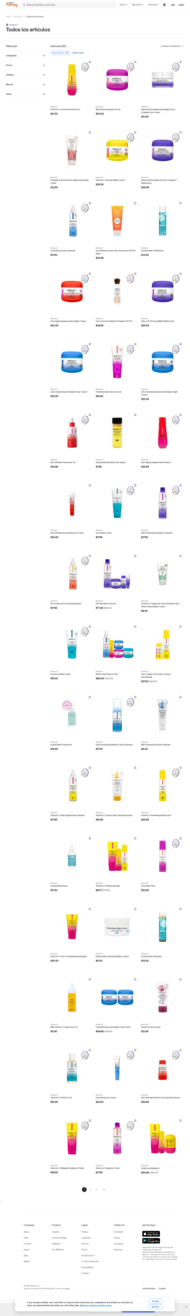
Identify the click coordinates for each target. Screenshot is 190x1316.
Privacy (84, 1232)
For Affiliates (58, 1249)
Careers (27, 1243)
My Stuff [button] (136, 4)
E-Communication (90, 1261)
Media (27, 1261)
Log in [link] (181, 4)
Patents (85, 1243)
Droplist (55, 1232)
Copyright (86, 1237)
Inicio (8, 16)
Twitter (117, 1237)
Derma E (18, 16)
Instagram (119, 1243)
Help (26, 1237)
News (26, 1249)
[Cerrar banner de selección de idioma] (186, 1307)
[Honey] (12, 4)
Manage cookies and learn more (95, 1305)
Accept (155, 1301)
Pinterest (118, 1249)
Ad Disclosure (87, 1255)
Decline (155, 1307)
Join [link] (173, 4)
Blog (26, 1255)
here (67, 1288)
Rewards (153, 4)
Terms (84, 1249)
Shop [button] (122, 4)
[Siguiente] (104, 1189)
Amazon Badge (59, 1237)
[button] (154, 1288)
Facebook (118, 1232)
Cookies (85, 1273)
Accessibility (87, 1267)
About (26, 1232)
